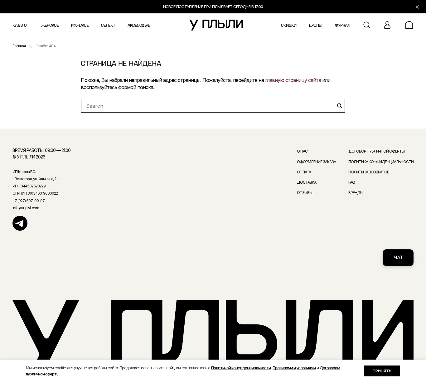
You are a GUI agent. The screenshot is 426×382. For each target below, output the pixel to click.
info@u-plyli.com (25, 207)
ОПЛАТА (304, 172)
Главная (19, 46)
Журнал (342, 25)
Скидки (288, 25)
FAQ (351, 182)
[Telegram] (19, 223)
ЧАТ (398, 257)
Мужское (80, 25)
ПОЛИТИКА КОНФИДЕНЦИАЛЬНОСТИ (381, 161)
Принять (382, 370)
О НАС (302, 151)
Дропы (315, 25)
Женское (50, 25)
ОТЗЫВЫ (304, 192)
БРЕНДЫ (355, 192)
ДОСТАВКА (306, 182)
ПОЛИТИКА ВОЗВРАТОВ (368, 172)
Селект (108, 25)
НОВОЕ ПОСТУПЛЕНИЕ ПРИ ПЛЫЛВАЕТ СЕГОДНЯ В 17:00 (213, 6)
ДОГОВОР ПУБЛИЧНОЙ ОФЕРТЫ (376, 151)
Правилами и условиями (294, 367)
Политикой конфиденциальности (241, 367)
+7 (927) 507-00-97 (28, 200)
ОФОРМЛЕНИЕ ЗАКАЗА (316, 161)
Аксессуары (139, 25)
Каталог (20, 25)
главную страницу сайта (293, 80)
